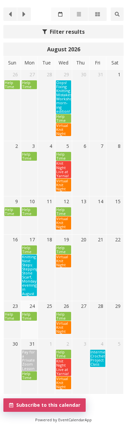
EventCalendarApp (75, 419)
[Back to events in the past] (10, 14)
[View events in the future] (24, 14)
